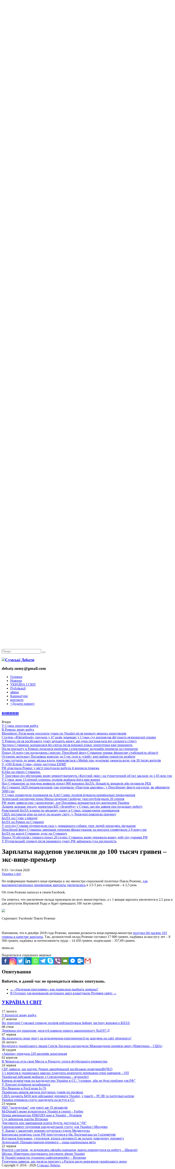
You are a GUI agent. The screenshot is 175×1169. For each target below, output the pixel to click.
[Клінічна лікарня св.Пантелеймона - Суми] (87, 32)
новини (10, 713)
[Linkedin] (28, 961)
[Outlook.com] (80, 961)
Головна (16, 677)
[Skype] (50, 961)
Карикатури (19, 696)
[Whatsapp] (35, 961)
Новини (16, 680)
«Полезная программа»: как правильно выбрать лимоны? (54, 989)
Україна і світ (11, 874)
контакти (16, 700)
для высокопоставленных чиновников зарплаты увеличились (74, 883)
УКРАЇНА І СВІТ (23, 684)
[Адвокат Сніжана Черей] (87, 65)
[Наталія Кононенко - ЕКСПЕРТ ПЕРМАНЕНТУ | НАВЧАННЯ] (87, 131)
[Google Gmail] (87, 961)
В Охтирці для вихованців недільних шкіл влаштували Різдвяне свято (63, 993)
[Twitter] (20, 961)
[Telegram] (43, 961)
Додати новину (22, 704)
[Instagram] (13, 961)
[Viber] (57, 961)
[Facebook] (5, 961)
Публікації (18, 688)
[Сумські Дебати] (18, 660)
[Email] (65, 961)
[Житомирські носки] (87, 98)
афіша (14, 692)
